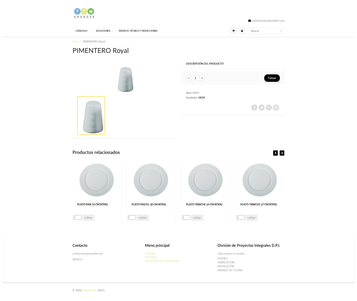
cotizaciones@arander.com (268, 20)
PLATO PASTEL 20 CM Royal (107, 204)
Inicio (76, 41)
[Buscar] (281, 31)
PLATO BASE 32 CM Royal (269, 204)
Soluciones (103, 30)
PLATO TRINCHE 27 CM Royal (217, 204)
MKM (201, 97)
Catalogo (81, 30)
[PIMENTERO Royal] (124, 78)
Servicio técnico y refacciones (138, 30)
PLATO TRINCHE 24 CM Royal (162, 204)
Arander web (89, 290)
